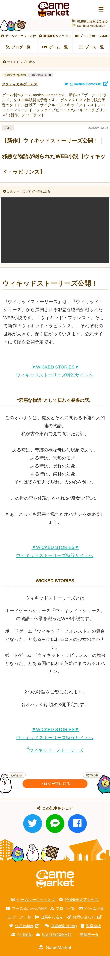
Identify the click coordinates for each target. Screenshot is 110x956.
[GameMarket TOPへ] (55, 879)
